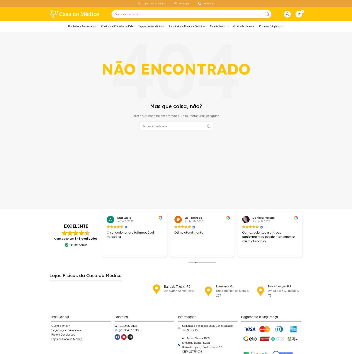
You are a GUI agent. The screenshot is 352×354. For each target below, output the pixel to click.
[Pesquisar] (267, 14)
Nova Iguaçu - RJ (279, 286)
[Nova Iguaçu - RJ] (260, 291)
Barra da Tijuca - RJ (177, 286)
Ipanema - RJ (225, 286)
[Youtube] (124, 337)
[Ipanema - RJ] (208, 291)
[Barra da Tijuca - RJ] (156, 289)
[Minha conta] (287, 14)
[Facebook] (117, 337)
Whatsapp (184, 3)
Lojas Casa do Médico (154, 3)
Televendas (208, 3)
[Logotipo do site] (74, 14)
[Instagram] (130, 337)
